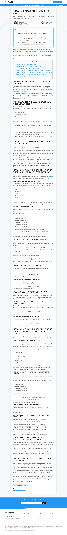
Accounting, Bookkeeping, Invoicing (24, 5)
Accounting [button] (48, 1)
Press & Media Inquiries (54, 518)
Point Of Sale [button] (26, 1)
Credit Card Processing (28, 513)
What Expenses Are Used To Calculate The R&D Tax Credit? (29, 66)
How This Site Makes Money (55, 519)
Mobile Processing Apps (41, 515)
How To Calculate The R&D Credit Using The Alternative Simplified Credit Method (34, 72)
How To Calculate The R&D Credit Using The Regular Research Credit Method (33, 70)
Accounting (26, 518)
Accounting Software (40, 519)
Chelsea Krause (48, 22)
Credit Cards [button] (34, 1)
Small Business (27, 521)
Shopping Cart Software (41, 521)
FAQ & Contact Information (54, 513)
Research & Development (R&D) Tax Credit (30, 49)
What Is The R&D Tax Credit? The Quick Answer (26, 64)
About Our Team (52, 515)
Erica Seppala (20, 22)
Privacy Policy (52, 521)
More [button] (52, 1)
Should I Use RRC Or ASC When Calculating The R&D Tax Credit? (31, 74)
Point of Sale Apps (40, 518)
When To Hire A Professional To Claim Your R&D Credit (28, 76)
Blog (16, 5)
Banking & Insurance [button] (41, 1)
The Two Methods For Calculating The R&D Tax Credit (28, 68)
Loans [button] (30, 1)
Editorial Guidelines (53, 516)
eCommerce (26, 519)
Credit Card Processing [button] (18, 1)
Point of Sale (26, 515)
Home (14, 5)
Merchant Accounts (40, 513)
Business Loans (27, 516)
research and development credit (18, 490)
